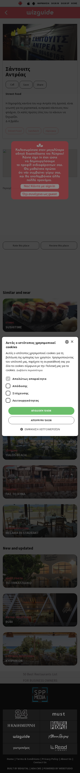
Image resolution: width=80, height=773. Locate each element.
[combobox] (67, 342)
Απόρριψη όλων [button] (41, 420)
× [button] (72, 341)
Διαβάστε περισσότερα (29, 370)
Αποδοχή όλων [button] (41, 410)
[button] (40, 429)
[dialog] (40, 386)
